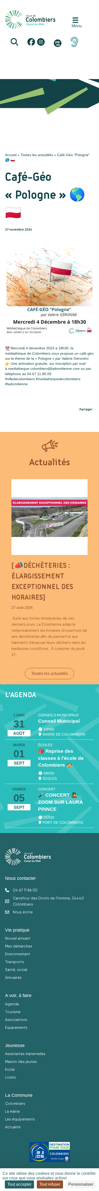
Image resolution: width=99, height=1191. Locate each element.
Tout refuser (49, 1184)
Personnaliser (80, 1184)
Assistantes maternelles (25, 1054)
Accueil (10, 155)
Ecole (10, 1069)
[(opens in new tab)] (74, 42)
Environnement (17, 954)
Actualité (13, 1127)
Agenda (12, 1004)
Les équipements (20, 1119)
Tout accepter (19, 1184)
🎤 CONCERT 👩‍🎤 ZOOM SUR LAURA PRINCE (60, 802)
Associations (16, 1019)
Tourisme (13, 1012)
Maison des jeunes (21, 1061)
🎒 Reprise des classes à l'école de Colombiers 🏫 (61, 758)
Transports (14, 962)
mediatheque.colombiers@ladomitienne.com (44, 369)
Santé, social (16, 969)
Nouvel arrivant (17, 938)
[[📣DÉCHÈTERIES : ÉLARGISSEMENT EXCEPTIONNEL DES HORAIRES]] (49, 517)
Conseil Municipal (59, 721)
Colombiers (15, 1103)
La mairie (12, 1111)
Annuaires (13, 977)
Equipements (16, 1027)
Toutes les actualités (37, 155)
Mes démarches (18, 946)
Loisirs (10, 1077)
